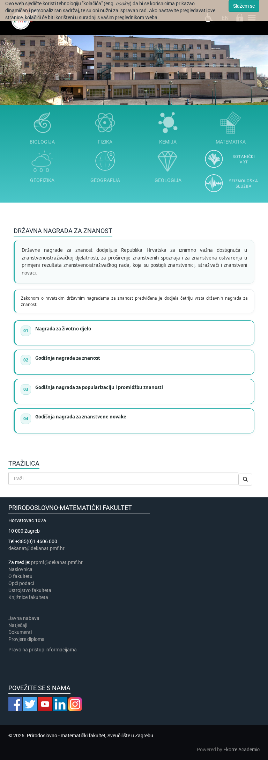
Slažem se (244, 6)
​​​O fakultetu (20, 576)
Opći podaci (21, 583)
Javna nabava (23, 618)
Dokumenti (20, 632)
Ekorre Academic (241, 749)
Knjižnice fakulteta (28, 597)
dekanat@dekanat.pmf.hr (36, 548)
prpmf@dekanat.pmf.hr (57, 562)
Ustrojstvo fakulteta (29, 590)
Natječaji (17, 625)
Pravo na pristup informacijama (43, 649)
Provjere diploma (26, 639)
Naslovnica (20, 569)
